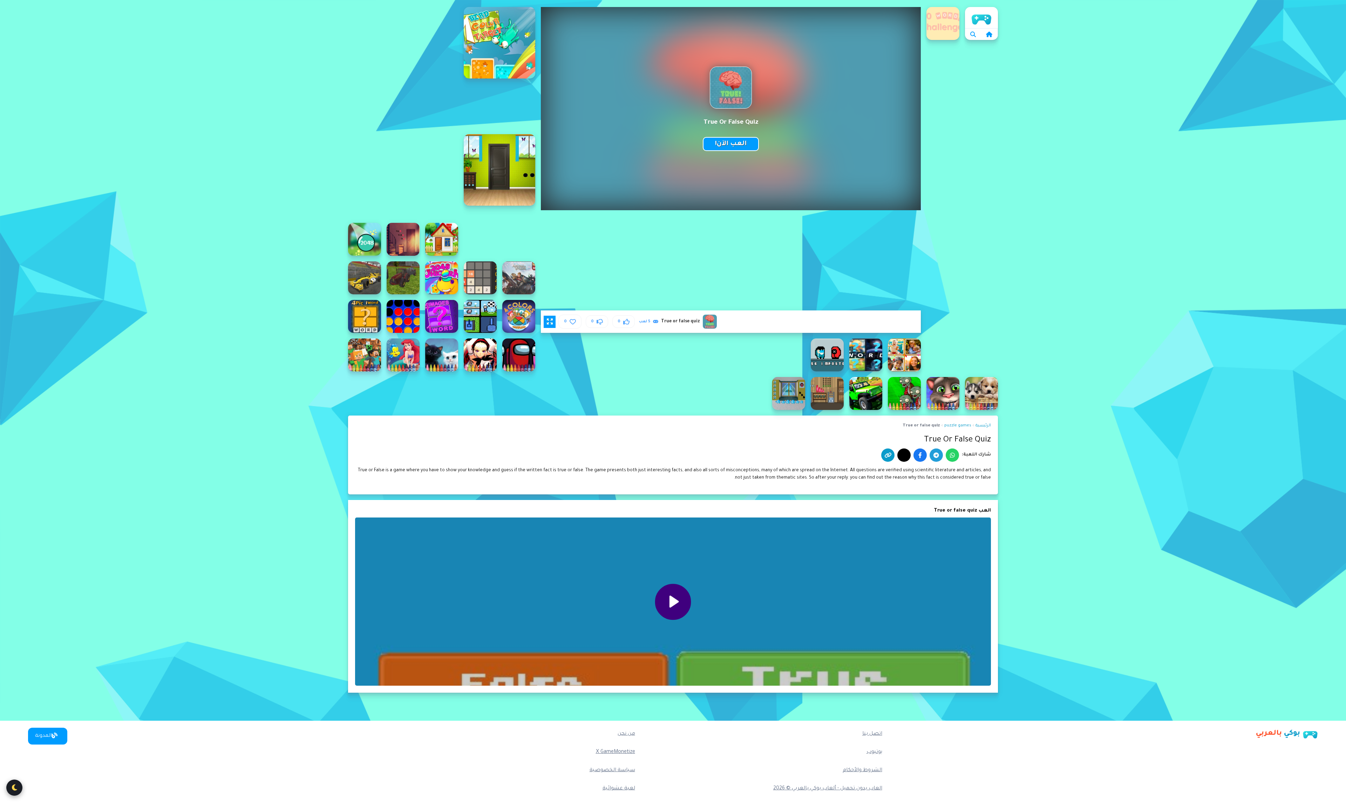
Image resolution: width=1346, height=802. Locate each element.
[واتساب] (952, 455)
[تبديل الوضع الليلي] (14, 788)
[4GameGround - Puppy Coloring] (981, 393)
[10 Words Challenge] (942, 23)
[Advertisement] (403, 112)
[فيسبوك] (920, 455)
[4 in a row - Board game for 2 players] (403, 316)
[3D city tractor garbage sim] (403, 277)
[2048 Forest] (364, 239)
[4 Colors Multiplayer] (518, 316)
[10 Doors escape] (499, 170)
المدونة (43, 736)
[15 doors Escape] (441, 239)
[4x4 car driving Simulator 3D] (865, 393)
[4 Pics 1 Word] (364, 316)
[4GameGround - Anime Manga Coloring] (480, 354)
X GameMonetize (615, 752)
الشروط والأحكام (862, 770)
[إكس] (904, 455)
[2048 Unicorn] (441, 277)
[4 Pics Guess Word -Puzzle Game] (904, 354)
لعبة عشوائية (619, 788)
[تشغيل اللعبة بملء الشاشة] (549, 321)
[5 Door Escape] (827, 393)
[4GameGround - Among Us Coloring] (518, 354)
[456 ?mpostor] (827, 354)
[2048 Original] (480, 277)
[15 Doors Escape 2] (403, 239)
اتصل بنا (872, 734)
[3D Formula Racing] (364, 277)
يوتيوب (874, 752)
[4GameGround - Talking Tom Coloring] (942, 393)
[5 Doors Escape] (788, 393)
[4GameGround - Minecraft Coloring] (364, 354)
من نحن (626, 734)
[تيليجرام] (936, 455)
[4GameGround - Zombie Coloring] (904, 393)
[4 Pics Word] (865, 354)
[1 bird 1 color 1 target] (499, 42)
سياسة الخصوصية (612, 770)
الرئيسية (981, 17)
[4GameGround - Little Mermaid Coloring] (403, 354)
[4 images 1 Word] (441, 316)
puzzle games (957, 426)
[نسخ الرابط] (888, 455)
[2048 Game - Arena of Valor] (518, 277)
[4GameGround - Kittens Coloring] (441, 354)
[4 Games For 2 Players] (480, 316)
